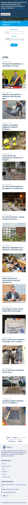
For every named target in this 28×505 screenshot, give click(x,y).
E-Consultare (6, 477)
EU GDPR (4, 471)
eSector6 (4, 474)
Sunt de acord (5, 14)
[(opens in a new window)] (1, 495)
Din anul (14, 36)
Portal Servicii (6, 466)
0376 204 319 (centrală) (12, 489)
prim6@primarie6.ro (10, 492)
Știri (3, 469)
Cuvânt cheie (14, 29)
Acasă (4, 463)
